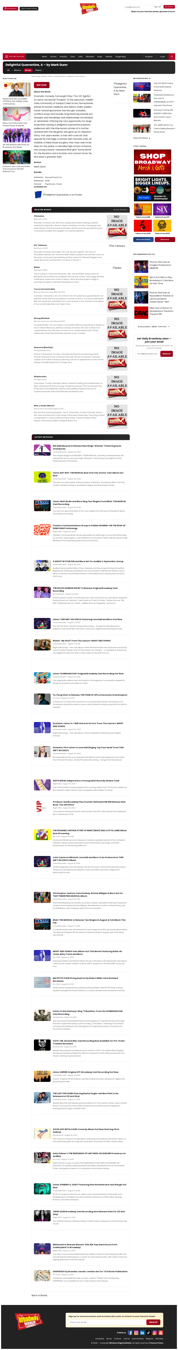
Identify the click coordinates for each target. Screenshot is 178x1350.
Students (90, 56)
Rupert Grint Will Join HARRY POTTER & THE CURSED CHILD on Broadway (15, 94)
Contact (117, 1338)
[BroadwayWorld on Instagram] (136, 1332)
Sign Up (153, 1322)
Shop (99, 56)
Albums (17, 70)
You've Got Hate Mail (44, 289)
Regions (149, 1338)
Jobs (80, 56)
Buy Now (42, 85)
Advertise (99, 1338)
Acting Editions (60, 76)
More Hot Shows (143, 239)
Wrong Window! (42, 318)
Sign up (167, 353)
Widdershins (40, 376)
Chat (72, 56)
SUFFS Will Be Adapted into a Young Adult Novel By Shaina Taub (86, 780)
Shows (53, 56)
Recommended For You (144, 254)
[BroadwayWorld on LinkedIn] (142, 1332)
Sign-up (157, 7)
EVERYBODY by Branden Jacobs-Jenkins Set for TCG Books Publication (90, 1271)
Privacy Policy (156, 1343)
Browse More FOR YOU (152, 326)
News (44, 56)
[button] (172, 56)
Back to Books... (40, 1295)
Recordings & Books (39, 76)
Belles (37, 267)
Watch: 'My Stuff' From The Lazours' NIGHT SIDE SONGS (82, 640)
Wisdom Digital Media (120, 1343)
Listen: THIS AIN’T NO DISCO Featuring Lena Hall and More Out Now (87, 619)
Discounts (165, 239)
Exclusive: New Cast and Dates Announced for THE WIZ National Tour (16, 162)
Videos (38, 70)
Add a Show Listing (29, 8)
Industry (63, 56)
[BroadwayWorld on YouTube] (160, 1332)
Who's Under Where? (44, 405)
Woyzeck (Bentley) (43, 347)
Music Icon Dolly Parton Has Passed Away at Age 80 (15, 117)
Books (28, 70)
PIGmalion (39, 216)
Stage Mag (121, 56)
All (8, 70)
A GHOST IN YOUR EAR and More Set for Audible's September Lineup (88, 561)
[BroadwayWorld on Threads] (154, 1332)
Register (149, 56)
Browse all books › (121, 210)
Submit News (138, 1338)
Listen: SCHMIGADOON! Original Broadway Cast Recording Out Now (88, 673)
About (109, 1338)
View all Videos (140, 138)
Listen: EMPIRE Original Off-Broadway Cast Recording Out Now (85, 1072)
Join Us (126, 1338)
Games (109, 56)
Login (162, 56)
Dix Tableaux (40, 245)
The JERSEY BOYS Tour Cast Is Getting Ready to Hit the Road (164, 128)
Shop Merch (12, 8)
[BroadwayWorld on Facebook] (130, 1332)
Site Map (159, 1338)
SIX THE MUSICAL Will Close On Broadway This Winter (16, 139)
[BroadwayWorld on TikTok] (148, 1332)
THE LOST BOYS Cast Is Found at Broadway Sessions (163, 87)
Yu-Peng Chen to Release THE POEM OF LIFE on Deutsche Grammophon (90, 695)
